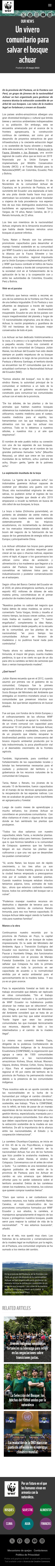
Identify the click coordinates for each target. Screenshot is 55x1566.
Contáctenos (41, 1550)
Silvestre (27, 1510)
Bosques (9, 1510)
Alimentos (46, 1510)
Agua (27, 1524)
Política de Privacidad (27, 1554)
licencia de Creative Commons (37, 1561)
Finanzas (46, 1524)
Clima (9, 1524)
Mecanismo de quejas (19, 1550)
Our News (27, 21)
